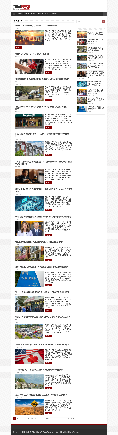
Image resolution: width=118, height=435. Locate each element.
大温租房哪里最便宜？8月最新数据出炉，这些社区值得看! (39, 242)
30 (39, 418)
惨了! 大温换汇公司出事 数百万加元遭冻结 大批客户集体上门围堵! (42, 292)
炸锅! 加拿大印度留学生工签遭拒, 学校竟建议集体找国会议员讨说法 (43, 217)
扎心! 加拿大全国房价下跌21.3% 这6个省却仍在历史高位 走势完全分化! (95, 65)
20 (35, 418)
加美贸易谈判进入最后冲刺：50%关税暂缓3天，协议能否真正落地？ (43, 345)
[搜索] (103, 21)
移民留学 (33, 13)
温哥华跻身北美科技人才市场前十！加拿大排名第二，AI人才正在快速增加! (95, 83)
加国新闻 (20, 13)
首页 (14, 13)
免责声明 (57, 432)
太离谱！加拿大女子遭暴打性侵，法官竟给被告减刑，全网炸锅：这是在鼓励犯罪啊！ (95, 74)
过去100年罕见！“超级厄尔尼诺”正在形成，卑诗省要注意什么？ (41, 395)
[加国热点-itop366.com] (21, 6)
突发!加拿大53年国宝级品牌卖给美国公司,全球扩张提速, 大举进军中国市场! (95, 57)
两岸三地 (40, 13)
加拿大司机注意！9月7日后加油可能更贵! (32, 54)
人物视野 (54, 13)
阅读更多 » (18, 47)
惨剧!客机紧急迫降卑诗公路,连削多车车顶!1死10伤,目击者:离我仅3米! (95, 48)
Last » (47, 418)
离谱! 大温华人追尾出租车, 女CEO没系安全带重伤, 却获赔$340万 (42, 267)
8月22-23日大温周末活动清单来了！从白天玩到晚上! (36, 26)
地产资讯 (47, 13)
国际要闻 (27, 13)
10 (32, 418)
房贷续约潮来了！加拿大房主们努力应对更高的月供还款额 (39, 370)
